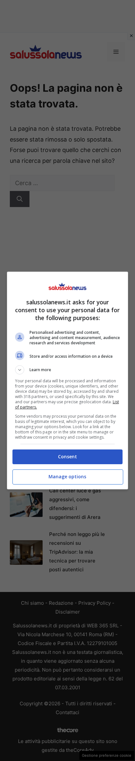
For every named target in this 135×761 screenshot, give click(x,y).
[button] (67, 369)
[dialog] (67, 380)
